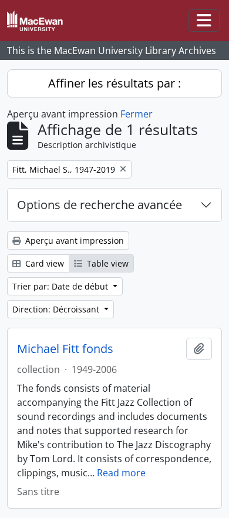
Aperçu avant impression (73, 240)
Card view (43, 263)
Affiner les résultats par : (114, 83)
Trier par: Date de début (61, 286)
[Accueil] (39, 21)
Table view (107, 263)
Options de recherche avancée (99, 205)
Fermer (136, 113)
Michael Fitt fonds (65, 349)
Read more (121, 472)
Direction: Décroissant (57, 309)
